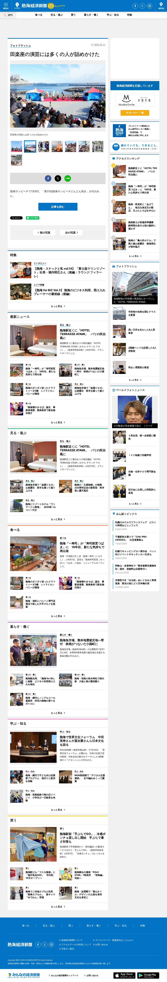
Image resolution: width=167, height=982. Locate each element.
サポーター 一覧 (135, 112)
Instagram (149, 6)
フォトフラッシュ (20, 45)
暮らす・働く (91, 14)
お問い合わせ (101, 944)
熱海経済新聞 (30, 5)
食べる (38, 14)
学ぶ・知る (113, 14)
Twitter (142, 6)
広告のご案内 (67, 948)
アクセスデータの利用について (76, 944)
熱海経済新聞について (72, 940)
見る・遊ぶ (57, 14)
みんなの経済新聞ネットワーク (24, 975)
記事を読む (57, 206)
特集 (129, 14)
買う (73, 14)
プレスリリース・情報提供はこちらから (114, 940)
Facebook (135, 6)
